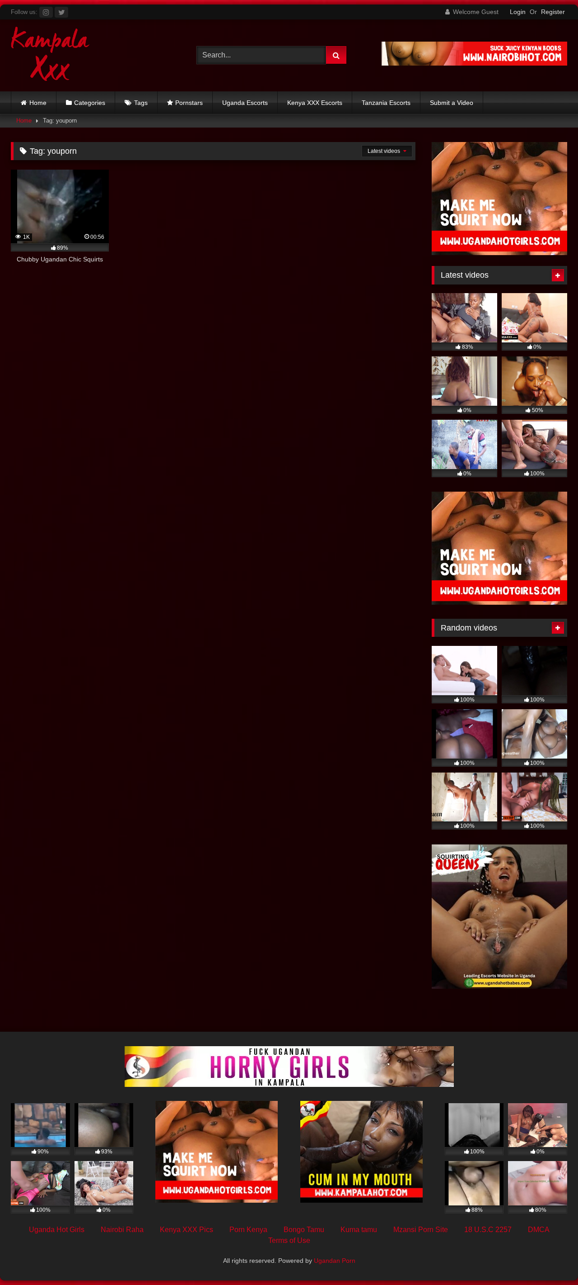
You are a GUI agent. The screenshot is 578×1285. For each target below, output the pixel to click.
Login (518, 11)
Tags (141, 102)
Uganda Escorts (245, 102)
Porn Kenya (248, 1229)
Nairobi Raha (122, 1229)
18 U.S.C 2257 (488, 1229)
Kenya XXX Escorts (314, 102)
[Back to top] (550, 1258)
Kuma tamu (358, 1229)
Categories (89, 102)
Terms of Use (289, 1240)
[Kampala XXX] (50, 55)
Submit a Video (451, 102)
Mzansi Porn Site (420, 1229)
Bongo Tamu (304, 1229)
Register (553, 11)
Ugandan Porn (334, 1260)
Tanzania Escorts (386, 102)
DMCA (539, 1229)
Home (38, 102)
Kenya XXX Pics (186, 1229)
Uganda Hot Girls (56, 1229)
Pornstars (189, 102)
